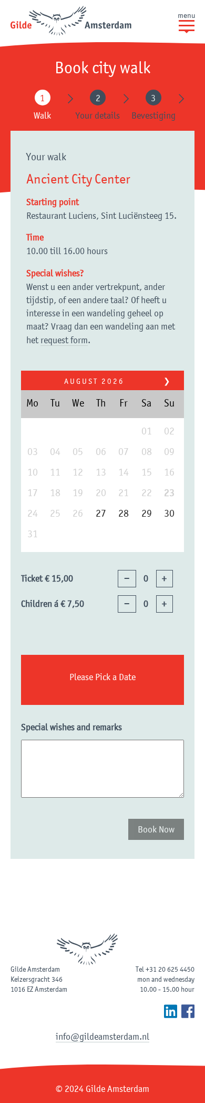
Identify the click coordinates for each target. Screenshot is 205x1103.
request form (64, 340)
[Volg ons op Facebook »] (187, 1011)
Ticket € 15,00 (47, 578)
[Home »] (71, 21)
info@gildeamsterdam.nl (102, 1036)
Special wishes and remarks (71, 727)
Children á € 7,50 (52, 603)
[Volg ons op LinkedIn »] (170, 1011)
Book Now (156, 829)
